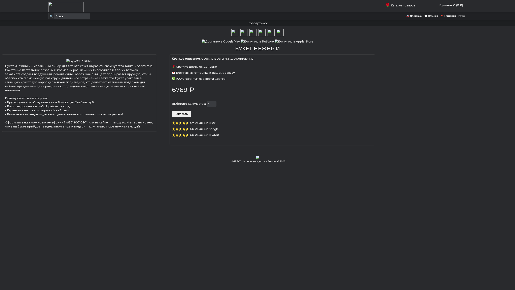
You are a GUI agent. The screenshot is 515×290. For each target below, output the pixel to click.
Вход (461, 16)
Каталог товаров (401, 5)
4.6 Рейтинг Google (204, 129)
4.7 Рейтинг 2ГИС (203, 123)
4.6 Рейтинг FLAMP (204, 135)
